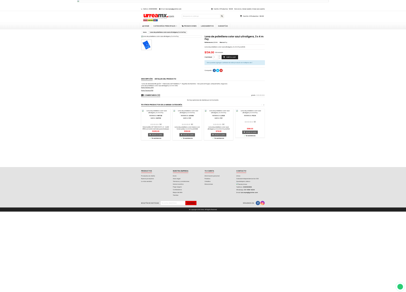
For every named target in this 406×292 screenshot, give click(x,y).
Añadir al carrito (155, 135)
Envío (175, 176)
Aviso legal (176, 179)
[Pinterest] (221, 70)
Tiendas (175, 195)
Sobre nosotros (178, 184)
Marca (222, 42)
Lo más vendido (146, 181)
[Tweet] (217, 70)
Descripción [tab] (147, 79)
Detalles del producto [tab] (165, 79)
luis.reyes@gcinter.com (173, 9)
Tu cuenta (209, 171)
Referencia (209, 42)
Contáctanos (177, 190)
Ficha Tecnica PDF (147, 91)
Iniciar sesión (246, 9)
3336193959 (153, 9)
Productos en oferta (148, 176)
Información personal (212, 176)
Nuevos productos (147, 179)
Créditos (208, 181)
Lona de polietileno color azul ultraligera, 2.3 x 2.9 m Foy (219, 121)
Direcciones (209, 184)
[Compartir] (214, 70)
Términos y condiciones (181, 181)
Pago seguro (177, 187)
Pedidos (207, 179)
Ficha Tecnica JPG (147, 88)
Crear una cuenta (258, 9)
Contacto (241, 171)
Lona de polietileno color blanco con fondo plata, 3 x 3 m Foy (187, 122)
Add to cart (229, 57)
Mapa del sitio (177, 192)
